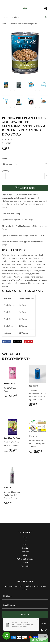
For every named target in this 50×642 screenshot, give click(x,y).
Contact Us (25, 566)
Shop (25, 537)
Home (4, 24)
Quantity (5, 170)
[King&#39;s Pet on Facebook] (42, 630)
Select (4, 158)
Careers (25, 562)
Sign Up (25, 614)
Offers (25, 544)
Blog (25, 555)
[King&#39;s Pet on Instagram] (46, 630)
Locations (25, 551)
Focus (25, 540)
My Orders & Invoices (25, 559)
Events (25, 548)
